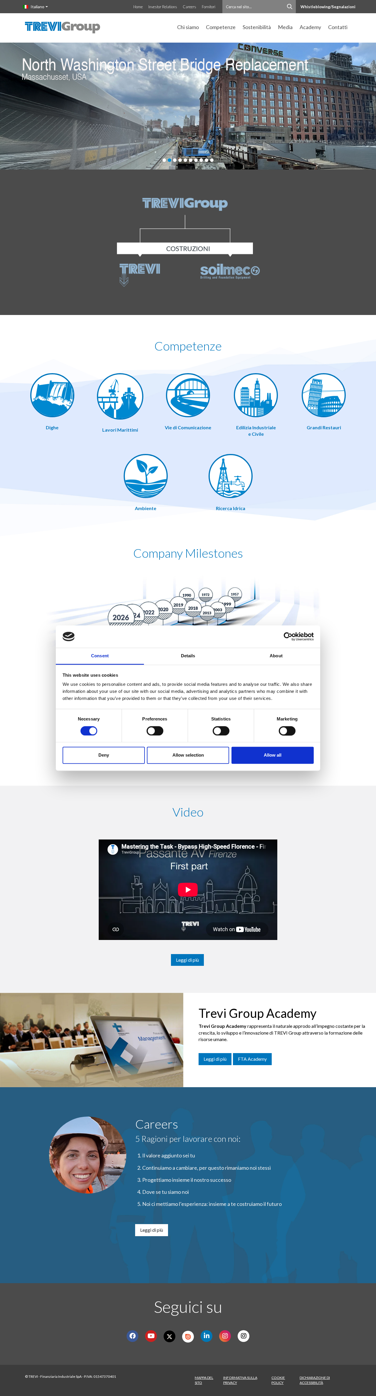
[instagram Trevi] (243, 1335)
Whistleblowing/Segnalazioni (328, 6)
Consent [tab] (100, 655)
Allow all (272, 755)
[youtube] (151, 1335)
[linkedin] (206, 1335)
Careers (189, 6)
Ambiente (145, 508)
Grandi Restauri (324, 427)
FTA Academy (252, 1059)
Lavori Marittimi (120, 430)
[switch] (155, 730)
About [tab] (276, 655)
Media (285, 27)
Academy (310, 27)
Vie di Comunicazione (188, 427)
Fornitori (208, 6)
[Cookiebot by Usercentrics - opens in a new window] (288, 636)
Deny (103, 755)
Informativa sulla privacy (240, 1380)
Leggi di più (187, 960)
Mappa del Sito (204, 1380)
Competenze (221, 27)
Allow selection (188, 755)
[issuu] (188, 1337)
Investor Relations (162, 6)
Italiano (37, 6)
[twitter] (169, 1336)
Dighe (52, 427)
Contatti (338, 27)
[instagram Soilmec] (225, 1335)
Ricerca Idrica (230, 508)
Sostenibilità (257, 27)
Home (138, 6)
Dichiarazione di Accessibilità (315, 1380)
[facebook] (133, 1335)
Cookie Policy (278, 1380)
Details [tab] (188, 655)
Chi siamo (188, 27)
